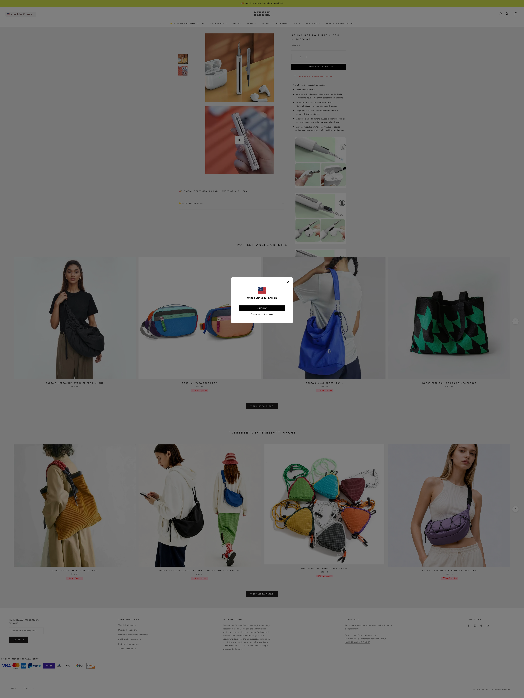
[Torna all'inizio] (518, 521)
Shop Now (262, 308)
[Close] (288, 282)
